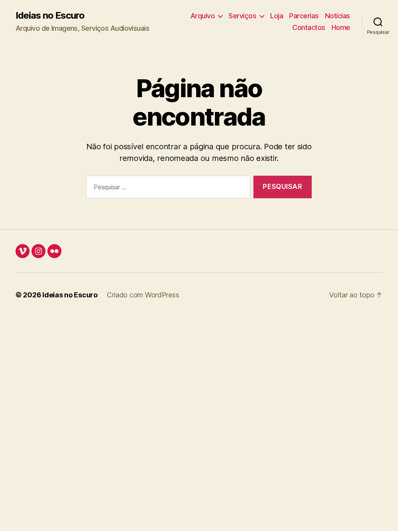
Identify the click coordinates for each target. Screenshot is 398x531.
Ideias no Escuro (50, 15)
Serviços (242, 16)
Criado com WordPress (143, 295)
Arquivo (202, 16)
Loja (276, 16)
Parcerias (304, 16)
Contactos (308, 27)
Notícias (337, 16)
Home (341, 27)
